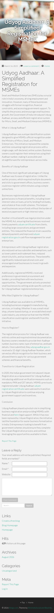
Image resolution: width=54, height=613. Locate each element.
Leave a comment (31, 66)
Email (5, 468)
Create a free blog (11, 520)
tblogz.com (13, 607)
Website (6, 474)
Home (47, 66)
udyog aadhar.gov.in (40, 347)
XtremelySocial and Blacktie (40, 607)
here (16, 414)
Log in (5, 588)
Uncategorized (9, 570)
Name (5, 463)
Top (23, 602)
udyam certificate (26, 224)
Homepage (7, 529)
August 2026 (8, 557)
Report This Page (9, 441)
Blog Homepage (10, 525)
